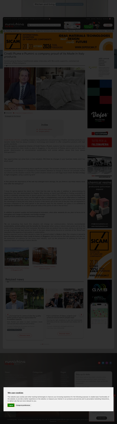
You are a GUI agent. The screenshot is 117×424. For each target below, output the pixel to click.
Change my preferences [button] (23, 405)
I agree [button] (11, 405)
